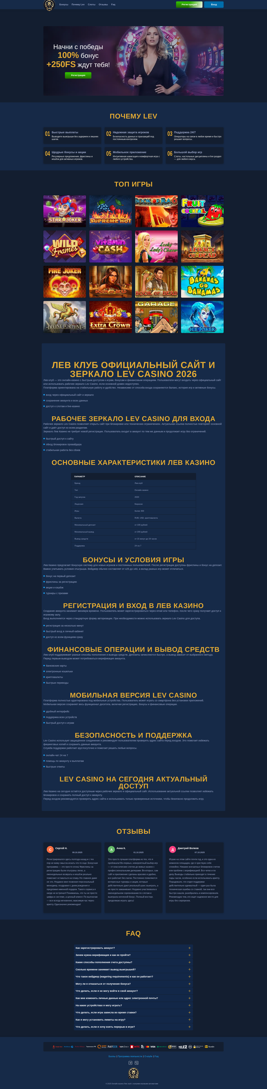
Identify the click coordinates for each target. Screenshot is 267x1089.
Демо (64, 216)
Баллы (112, 1056)
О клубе (148, 1056)
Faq (157, 1056)
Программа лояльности (130, 1056)
